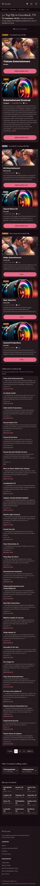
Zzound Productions (12, 343)
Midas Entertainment (12, 258)
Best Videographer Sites (10, 871)
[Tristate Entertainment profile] (20, 48)
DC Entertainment (11, 168)
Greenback (21, 9)
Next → (29, 751)
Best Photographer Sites (10, 868)
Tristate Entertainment (16, 61)
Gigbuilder (5, 862)
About (4, 845)
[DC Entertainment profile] (20, 157)
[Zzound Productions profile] (20, 331)
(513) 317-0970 (10, 305)
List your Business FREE (10, 848)
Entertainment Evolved (16, 100)
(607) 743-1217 (10, 262)
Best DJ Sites (6, 865)
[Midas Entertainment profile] (20, 246)
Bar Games (5, 874)
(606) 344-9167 (10, 173)
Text (25, 103)
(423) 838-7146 (17, 103)
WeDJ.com (5, 9)
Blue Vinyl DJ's (9, 300)
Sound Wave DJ (10, 209)
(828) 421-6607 (10, 347)
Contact (4, 851)
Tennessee (13, 9)
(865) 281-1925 (10, 214)
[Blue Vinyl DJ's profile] (20, 288)
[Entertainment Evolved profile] (20, 87)
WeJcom (6, 4)
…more (13, 131)
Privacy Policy (6, 854)
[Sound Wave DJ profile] (20, 198)
